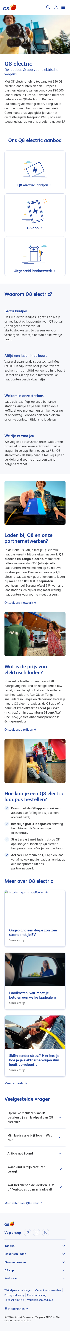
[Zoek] (48, 7)
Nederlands (16, 1309)
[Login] (56, 7)
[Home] (9, 7)
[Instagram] (36, 1232)
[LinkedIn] (45, 1232)
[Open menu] (63, 7)
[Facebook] (27, 1232)
